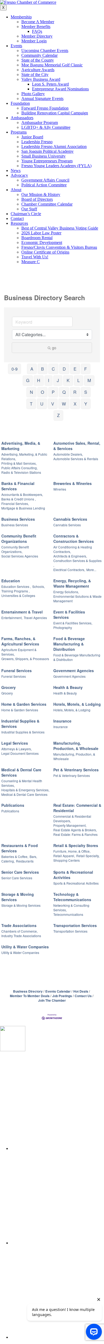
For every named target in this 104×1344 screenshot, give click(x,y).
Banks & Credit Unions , (18, 499)
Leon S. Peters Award (50, 84)
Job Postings (62, 996)
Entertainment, (11, 617)
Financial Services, (15, 503)
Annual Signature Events (42, 98)
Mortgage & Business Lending (23, 508)
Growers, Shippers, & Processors (25, 658)
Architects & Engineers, (70, 556)
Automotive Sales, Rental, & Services (76, 445)
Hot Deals (80, 991)
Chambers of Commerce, (19, 931)
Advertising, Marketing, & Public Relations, (24, 456)
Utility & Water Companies (25, 946)
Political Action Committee (44, 185)
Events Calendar (58, 991)
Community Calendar (39, 55)
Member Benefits (35, 26)
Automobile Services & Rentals (75, 458)
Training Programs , (15, 591)
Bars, (33, 856)
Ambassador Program (39, 122)
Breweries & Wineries (72, 483)
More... (91, 569)
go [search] (54, 347)
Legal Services (14, 743)
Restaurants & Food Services (19, 848)
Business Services (18, 519)
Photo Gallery (33, 93)
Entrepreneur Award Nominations (60, 89)
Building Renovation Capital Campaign (54, 113)
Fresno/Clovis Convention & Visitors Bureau (59, 247)
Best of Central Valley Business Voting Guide (59, 228)
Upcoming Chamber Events (44, 50)
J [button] (58, 380)
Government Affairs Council (45, 180)
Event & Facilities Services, (72, 623)
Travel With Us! (34, 257)
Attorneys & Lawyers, (16, 749)
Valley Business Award (40, 79)
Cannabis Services (70, 519)
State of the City (35, 74)
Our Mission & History (40, 194)
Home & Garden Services (23, 704)
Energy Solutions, (66, 591)
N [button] (31, 392)
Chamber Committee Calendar (47, 204)
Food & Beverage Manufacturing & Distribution (69, 644)
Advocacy (19, 175)
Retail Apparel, (64, 855)
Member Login (34, 41)
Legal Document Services (20, 753)
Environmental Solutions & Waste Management (77, 598)
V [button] (52, 404)
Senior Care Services (20, 872)
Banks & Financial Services (17, 486)
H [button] (38, 380)
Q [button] (64, 392)
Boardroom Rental (37, 237)
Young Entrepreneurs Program (47, 161)
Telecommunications (68, 914)
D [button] (64, 369)
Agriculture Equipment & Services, (19, 651)
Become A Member (37, 21)
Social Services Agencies (19, 556)
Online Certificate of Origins (45, 252)
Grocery (8, 687)
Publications (12, 805)
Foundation (20, 103)
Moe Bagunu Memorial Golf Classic (52, 65)
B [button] (42, 369)
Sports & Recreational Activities (73, 874)
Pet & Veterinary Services (76, 769)
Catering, (8, 861)
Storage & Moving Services (17, 897)
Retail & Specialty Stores (75, 845)
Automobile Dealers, (68, 454)
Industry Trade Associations (21, 935)
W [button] (64, 404)
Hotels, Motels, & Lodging (77, 704)
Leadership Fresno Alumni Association (54, 146)
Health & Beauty (68, 687)
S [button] (85, 392)
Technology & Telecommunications (72, 897)
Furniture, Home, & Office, (71, 851)
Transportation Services (75, 925)
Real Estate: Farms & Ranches (75, 834)
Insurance (62, 721)
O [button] (42, 392)
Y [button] (85, 404)
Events (16, 45)
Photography (62, 627)
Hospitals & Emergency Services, (25, 790)
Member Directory (37, 36)
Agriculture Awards (37, 69)
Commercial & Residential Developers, (72, 818)
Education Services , (16, 586)
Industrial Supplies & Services (20, 723)
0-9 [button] (14, 369)
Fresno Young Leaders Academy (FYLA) (56, 165)
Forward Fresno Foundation (45, 108)
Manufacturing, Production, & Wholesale (75, 745)
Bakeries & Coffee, (14, 856)
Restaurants (25, 861)
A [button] (31, 369)
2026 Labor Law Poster (41, 233)
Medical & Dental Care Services (21, 772)
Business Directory (28, 991)
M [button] (89, 380)
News (16, 170)
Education (10, 580)
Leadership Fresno (37, 141)
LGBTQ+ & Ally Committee (45, 127)
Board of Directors (37, 199)
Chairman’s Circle (26, 213)
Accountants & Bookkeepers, (22, 494)
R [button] (75, 392)
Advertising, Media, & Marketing (20, 445)
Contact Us (83, 996)
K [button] (68, 380)
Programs (19, 132)
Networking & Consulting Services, (71, 907)
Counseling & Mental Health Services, (21, 783)
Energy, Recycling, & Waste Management (72, 583)
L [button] (78, 380)
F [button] (85, 369)
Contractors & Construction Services (73, 538)
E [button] (75, 369)
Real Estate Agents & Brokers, (75, 830)
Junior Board (32, 137)
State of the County (37, 60)
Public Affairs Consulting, (19, 468)
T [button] (31, 404)
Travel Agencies (35, 617)
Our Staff (29, 209)
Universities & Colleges (18, 595)
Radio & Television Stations (21, 472)
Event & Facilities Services (69, 614)
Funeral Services (16, 670)
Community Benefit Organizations (18, 538)
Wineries (59, 489)
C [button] (53, 369)
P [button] (53, 392)
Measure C (30, 261)
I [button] (48, 380)
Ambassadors (22, 117)
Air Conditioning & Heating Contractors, (72, 549)
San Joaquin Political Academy (47, 151)
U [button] (41, 404)
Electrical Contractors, (69, 569)
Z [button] (58, 415)
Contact (17, 218)
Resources (19, 223)
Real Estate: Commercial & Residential (77, 808)
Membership (21, 17)
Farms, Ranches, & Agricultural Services (20, 641)
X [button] (75, 404)
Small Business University (43, 156)
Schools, (38, 586)
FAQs (37, 31)
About (16, 189)
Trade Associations (19, 925)
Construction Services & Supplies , (77, 562)
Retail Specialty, (87, 855)
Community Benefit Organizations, (15, 549)
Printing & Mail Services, (19, 463)
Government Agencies (73, 670)
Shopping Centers (66, 860)
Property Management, (69, 825)
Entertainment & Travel (22, 612)
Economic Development (41, 242)
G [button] (27, 380)
